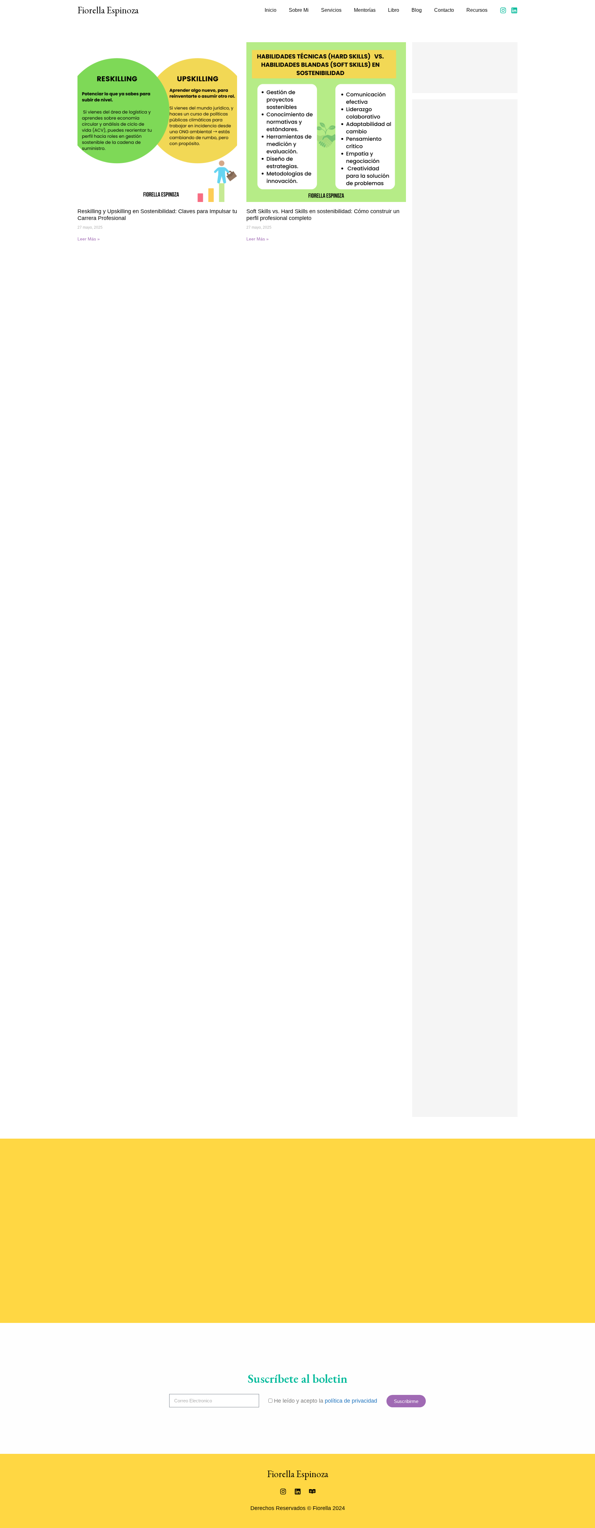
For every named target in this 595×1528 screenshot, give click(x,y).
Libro (393, 10)
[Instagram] (503, 10)
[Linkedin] (514, 10)
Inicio (270, 10)
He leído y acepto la (325, 1401)
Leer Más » (88, 238)
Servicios (331, 10)
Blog (417, 10)
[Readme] (312, 1491)
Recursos (476, 10)
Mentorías (365, 10)
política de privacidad (351, 1401)
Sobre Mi (299, 10)
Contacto (444, 10)
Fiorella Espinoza (108, 10)
